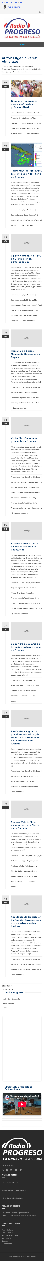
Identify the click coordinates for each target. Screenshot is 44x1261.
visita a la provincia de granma (30, 508)
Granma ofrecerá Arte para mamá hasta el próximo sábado (24, 104)
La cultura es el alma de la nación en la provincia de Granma (26, 647)
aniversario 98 (22, 300)
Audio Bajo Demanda (11, 999)
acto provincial (22, 776)
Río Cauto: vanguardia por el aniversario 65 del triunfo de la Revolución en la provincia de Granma (25, 737)
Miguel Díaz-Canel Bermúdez (29, 487)
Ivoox (5, 1008)
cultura (36, 685)
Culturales (27, 118)
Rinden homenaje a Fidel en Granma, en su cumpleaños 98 (26, 258)
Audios (21, 387)
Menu (22, 45)
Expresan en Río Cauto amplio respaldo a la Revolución (24, 546)
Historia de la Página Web (12, 1198)
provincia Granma (25, 315)
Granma (19, 134)
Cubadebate (7, 1244)
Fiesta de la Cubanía (18, 866)
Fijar (33, 118)
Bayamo (30, 123)
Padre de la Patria (33, 403)
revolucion (29, 786)
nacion (33, 691)
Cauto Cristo (22, 482)
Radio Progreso (24, 871)
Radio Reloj (6, 1238)
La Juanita (35, 970)
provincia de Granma (19, 696)
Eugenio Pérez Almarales (29, 398)
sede (36, 786)
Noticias (14, 123)
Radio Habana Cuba (10, 1235)
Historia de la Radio (10, 1183)
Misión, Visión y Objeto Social (14, 1190)
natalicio (14, 315)
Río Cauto (38, 608)
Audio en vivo (8, 1003)
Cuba (20, 118)
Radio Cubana (7, 1230)
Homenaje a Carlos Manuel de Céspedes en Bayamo (25, 354)
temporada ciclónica (19, 220)
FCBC (24, 128)
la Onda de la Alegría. (30, 310)
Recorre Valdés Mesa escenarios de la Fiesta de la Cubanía (25, 825)
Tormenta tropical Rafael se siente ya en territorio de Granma (26, 173)
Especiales (15, 685)
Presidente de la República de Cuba (24, 598)
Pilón (37, 215)
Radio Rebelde (8, 1233)
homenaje (15, 403)
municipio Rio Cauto (27, 781)
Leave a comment (32, 134)
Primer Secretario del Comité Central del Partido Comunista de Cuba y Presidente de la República (25, 498)
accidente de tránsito (25, 964)
